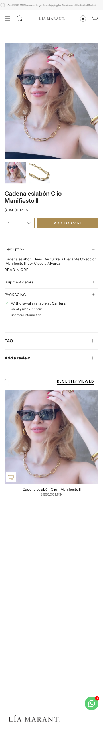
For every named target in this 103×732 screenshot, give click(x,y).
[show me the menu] (7, 18)
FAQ (9, 340)
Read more (17, 270)
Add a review (17, 358)
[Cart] (95, 18)
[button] (20, 18)
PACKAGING (15, 295)
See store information (26, 315)
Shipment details (19, 282)
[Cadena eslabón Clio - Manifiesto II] (51, 437)
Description (14, 249)
